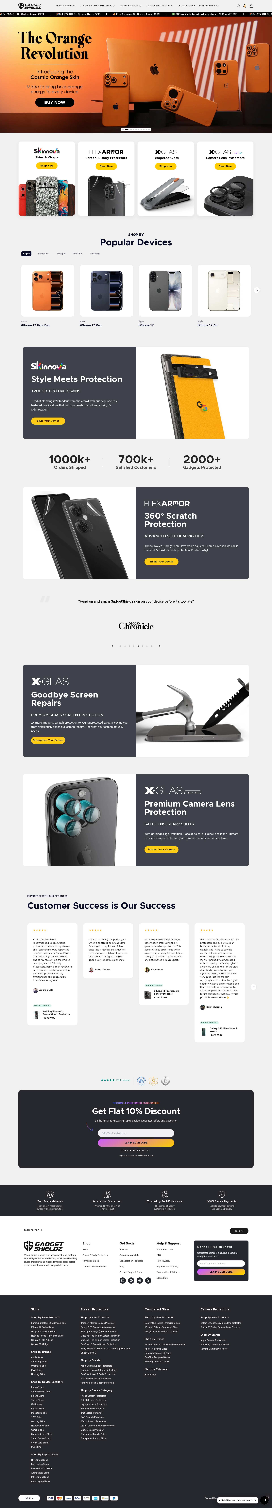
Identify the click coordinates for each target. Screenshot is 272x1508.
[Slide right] (257, 290)
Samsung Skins (39, 1361)
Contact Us (162, 1278)
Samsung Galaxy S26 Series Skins (48, 1323)
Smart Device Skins (41, 1438)
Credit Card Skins (39, 1442)
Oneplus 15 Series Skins (43, 1331)
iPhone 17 (146, 325)
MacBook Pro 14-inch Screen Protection (100, 1335)
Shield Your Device (161, 561)
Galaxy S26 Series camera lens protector (220, 1323)
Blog (122, 1266)
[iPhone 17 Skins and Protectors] (165, 291)
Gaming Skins (38, 1421)
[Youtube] (131, 1280)
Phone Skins (37, 1387)
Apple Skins (37, 1357)
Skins (85, 1249)
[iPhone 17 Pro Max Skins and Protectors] (47, 291)
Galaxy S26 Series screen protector (98, 1327)
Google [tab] (61, 254)
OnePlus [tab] (77, 254)
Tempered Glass (91, 1261)
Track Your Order (165, 1249)
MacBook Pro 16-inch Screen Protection (100, 1340)
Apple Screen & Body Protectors (96, 1365)
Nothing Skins (38, 1374)
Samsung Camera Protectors (214, 1344)
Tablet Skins (37, 1400)
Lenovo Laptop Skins (41, 1468)
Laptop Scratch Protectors (94, 1404)
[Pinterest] (140, 1280)
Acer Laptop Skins (40, 1472)
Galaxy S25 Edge (39, 1344)
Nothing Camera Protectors (214, 1348)
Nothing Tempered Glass (157, 1361)
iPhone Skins (37, 1396)
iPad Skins (36, 1404)
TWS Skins (36, 1417)
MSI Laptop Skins (40, 1477)
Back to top (31, 1230)
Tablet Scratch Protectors (93, 1400)
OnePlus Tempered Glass (157, 1357)
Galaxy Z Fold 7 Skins (42, 1340)
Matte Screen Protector (92, 1430)
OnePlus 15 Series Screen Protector (98, 1344)
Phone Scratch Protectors (93, 1396)
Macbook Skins (39, 1413)
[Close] (258, 12)
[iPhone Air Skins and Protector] (224, 291)
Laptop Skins (37, 1408)
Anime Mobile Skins (41, 1391)
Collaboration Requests (131, 1261)
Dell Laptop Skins (40, 1464)
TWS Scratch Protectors (92, 1417)
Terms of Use (211, 1498)
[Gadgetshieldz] (30, 6)
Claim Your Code (136, 1143)
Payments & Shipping (167, 1266)
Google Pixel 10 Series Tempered (161, 1331)
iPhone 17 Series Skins (42, 1327)
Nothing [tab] (95, 254)
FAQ (159, 1255)
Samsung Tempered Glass (158, 1353)
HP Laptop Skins (39, 1460)
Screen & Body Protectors (95, 1255)
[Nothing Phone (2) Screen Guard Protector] (36, 1015)
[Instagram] (123, 1280)
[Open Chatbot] (264, 1500)
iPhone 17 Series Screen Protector (97, 1323)
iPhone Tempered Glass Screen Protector (165, 1344)
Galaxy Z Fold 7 (88, 1352)
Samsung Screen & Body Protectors (98, 1370)
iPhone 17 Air (208, 325)
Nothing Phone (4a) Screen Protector (99, 1331)
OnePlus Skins (38, 1365)
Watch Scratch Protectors (93, 1421)
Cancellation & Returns (168, 1272)
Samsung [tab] (43, 254)
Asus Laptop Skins (40, 1481)
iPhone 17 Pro (90, 325)
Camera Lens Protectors (95, 1266)
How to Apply (163, 1261)
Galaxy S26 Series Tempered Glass (162, 1323)
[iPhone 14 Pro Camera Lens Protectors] (147, 994)
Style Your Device (48, 421)
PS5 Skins (36, 1447)
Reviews (124, 1249)
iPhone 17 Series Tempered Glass (161, 1327)
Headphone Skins (40, 1425)
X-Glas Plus (150, 1374)
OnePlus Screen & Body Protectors (98, 1374)
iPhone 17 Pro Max (35, 325)
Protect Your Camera (161, 849)
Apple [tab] (26, 254)
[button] (238, 6)
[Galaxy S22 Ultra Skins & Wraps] (203, 1032)
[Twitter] (148, 1280)
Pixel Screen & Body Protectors (96, 1378)
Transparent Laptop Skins (93, 1438)
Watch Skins (37, 1430)
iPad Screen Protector (91, 1413)
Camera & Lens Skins (41, 1434)
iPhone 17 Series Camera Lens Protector (220, 1327)
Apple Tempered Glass (156, 1348)
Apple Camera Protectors (212, 1340)
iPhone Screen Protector (93, 1408)
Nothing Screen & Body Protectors (97, 1382)
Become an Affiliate (129, 1255)
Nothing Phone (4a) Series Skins (47, 1335)
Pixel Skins (36, 1370)
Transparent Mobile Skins (93, 1434)
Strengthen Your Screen (48, 740)
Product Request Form (131, 1272)
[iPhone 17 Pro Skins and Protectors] (106, 291)
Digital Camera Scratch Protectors (97, 1425)
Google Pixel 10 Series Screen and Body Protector (105, 1348)
